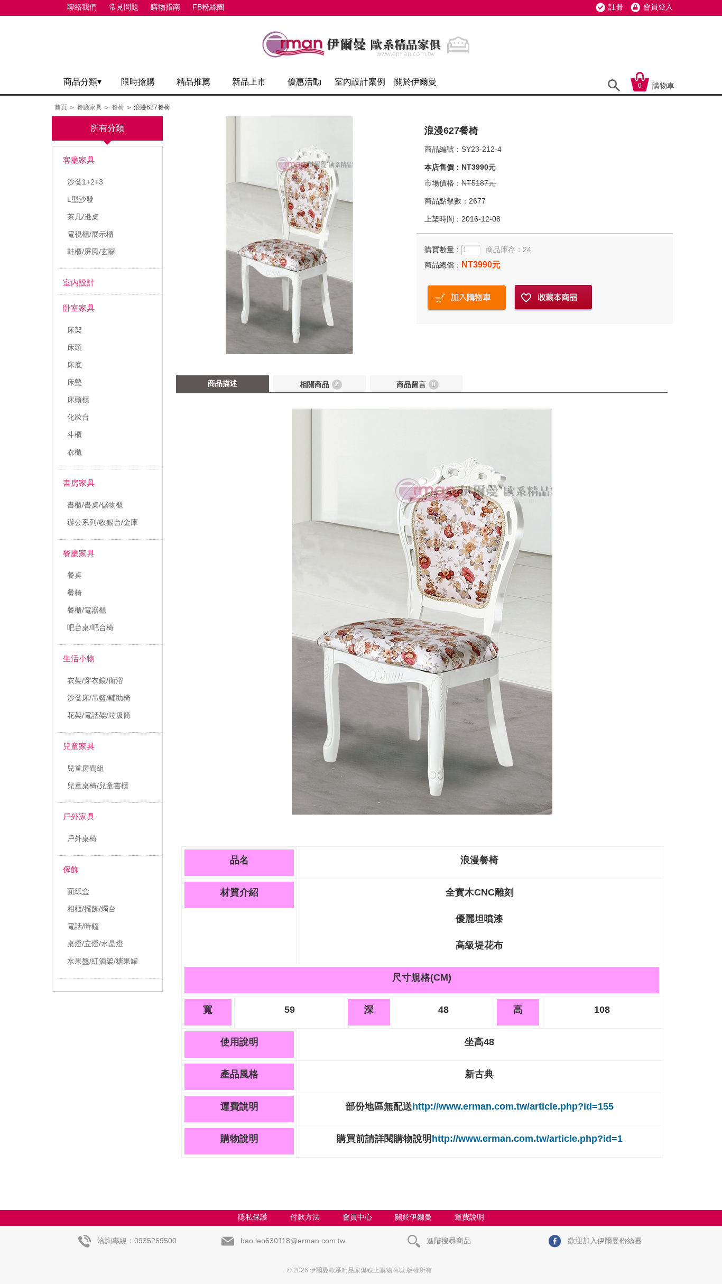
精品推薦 (193, 81)
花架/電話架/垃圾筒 (99, 715)
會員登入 (658, 7)
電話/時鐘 (83, 926)
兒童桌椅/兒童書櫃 (97, 785)
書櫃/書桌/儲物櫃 (95, 505)
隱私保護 (252, 1217)
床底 (74, 365)
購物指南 (165, 7)
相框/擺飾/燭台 (91, 908)
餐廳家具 (89, 107)
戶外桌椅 (82, 838)
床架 (74, 330)
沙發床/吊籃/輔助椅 (99, 698)
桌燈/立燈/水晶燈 (95, 943)
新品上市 (249, 81)
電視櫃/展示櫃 (90, 234)
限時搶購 (138, 81)
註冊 (615, 7)
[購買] (466, 297)
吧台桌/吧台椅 (90, 627)
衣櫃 (74, 452)
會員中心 (357, 1217)
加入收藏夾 (553, 297)
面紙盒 (78, 891)
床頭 (74, 347)
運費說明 (469, 1217)
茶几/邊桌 (83, 217)
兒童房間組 (85, 768)
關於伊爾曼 (415, 81)
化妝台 (78, 417)
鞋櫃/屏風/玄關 (91, 251)
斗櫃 (74, 434)
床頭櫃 (78, 399)
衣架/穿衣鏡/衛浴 (95, 680)
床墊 (74, 382)
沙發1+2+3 (85, 182)
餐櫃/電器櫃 (86, 610)
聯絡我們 (82, 7)
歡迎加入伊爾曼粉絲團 (604, 1240)
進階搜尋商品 (447, 1240)
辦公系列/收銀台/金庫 (102, 522)
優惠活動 (304, 81)
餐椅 (118, 107)
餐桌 (74, 575)
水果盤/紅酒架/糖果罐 (102, 961)
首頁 (60, 107)
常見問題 (123, 7)
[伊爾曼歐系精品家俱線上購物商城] (369, 62)
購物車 (656, 85)
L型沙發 (80, 199)
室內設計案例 (360, 81)
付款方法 (305, 1217)
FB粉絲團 (208, 7)
